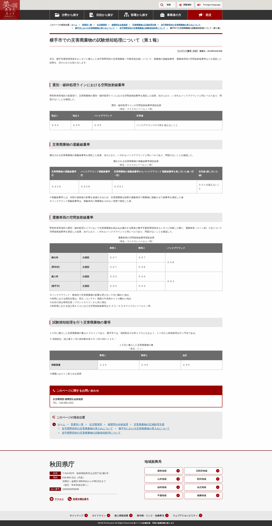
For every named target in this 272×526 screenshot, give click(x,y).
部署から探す (139, 14)
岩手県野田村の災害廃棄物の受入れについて (181, 25)
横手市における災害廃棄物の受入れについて (95, 28)
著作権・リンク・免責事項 (150, 515)
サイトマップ (76, 515)
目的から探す (104, 14)
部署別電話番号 (81, 499)
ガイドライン (99, 515)
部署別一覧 (87, 25)
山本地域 (161, 479)
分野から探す (70, 14)
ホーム (74, 25)
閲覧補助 (187, 5)
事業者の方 (174, 14)
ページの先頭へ (264, 520)
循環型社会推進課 (120, 25)
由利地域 (161, 487)
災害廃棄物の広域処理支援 (144, 25)
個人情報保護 (121, 515)
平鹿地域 (161, 495)
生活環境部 (102, 25)
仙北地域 (201, 487)
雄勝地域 (201, 495)
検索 (169, 5)
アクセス (59, 499)
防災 (209, 14)
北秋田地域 (201, 471)
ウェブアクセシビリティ (185, 515)
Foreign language (211, 5)
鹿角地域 (161, 471)
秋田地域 (201, 479)
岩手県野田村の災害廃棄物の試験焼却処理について (142, 28)
